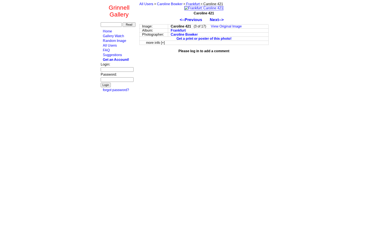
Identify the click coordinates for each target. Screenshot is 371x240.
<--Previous (191, 19)
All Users (110, 45)
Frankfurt (193, 4)
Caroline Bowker (169, 4)
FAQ (106, 50)
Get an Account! (116, 59)
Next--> (219, 19)
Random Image (114, 41)
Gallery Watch (113, 36)
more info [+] (155, 42)
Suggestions (112, 55)
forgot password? (116, 90)
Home (107, 31)
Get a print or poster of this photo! (203, 38)
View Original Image (226, 26)
